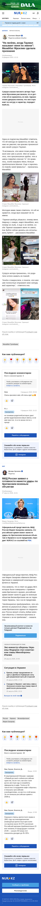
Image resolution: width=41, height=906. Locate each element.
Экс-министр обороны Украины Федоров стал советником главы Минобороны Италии (19, 651)
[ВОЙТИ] (38, 13)
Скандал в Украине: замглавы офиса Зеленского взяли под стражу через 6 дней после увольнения (22, 686)
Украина (13, 718)
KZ (34, 13)
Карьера (16, 18)
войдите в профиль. (13, 385)
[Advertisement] (20, 122)
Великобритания (23, 718)
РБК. (30, 540)
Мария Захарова (9, 721)
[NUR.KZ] (20, 13)
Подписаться (20, 635)
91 (5, 739)
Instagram (22, 454)
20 (11, 739)
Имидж (34, 18)
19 (17, 739)
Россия (5, 718)
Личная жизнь (25, 18)
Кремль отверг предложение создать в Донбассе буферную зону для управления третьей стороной (21, 675)
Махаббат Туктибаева (10, 344)
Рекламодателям (20, 891)
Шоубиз (5, 18)
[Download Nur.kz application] (20, 5)
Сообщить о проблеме (20, 885)
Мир (3, 466)
